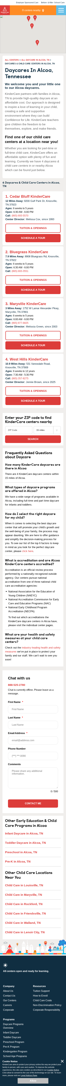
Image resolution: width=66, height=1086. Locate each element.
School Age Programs (15, 1056)
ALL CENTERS (12, 60)
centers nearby (31, 10)
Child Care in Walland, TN (23, 922)
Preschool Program (13, 1042)
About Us (8, 991)
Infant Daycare (11, 1032)
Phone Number (17, 748)
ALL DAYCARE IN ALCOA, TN (35, 60)
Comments (14, 764)
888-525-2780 (16, 684)
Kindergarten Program (15, 1051)
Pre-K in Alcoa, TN (18, 861)
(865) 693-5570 (20, 215)
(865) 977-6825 (20, 323)
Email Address (17, 733)
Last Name (15, 717)
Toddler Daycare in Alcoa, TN (25, 842)
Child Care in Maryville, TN (23, 894)
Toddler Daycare (12, 1037)
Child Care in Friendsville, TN (25, 913)
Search (33, 439)
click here (27, 551)
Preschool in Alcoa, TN (21, 852)
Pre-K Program (11, 1046)
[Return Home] (5, 10)
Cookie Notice (53, 1070)
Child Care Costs (42, 1000)
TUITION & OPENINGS (33, 228)
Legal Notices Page (29, 1075)
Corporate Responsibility (46, 1010)
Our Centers (9, 1000)
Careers (7, 1005)
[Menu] (61, 10)
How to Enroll (40, 995)
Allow (33, 1080)
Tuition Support (41, 991)
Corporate (8, 1010)
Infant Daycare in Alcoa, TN (24, 833)
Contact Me (33, 803)
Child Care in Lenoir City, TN (25, 932)
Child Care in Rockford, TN (24, 904)
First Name (15, 702)
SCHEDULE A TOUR (33, 238)
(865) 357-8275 (20, 378)
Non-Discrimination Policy (47, 1005)
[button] (28, 19)
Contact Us (9, 995)
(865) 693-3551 (20, 271)
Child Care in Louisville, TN (24, 885)
